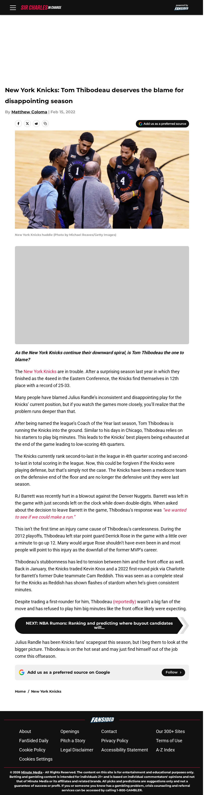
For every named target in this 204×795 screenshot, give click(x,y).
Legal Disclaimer (76, 749)
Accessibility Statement (124, 749)
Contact (109, 731)
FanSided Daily (34, 740)
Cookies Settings (35, 759)
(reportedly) (124, 601)
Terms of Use (169, 740)
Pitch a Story (72, 740)
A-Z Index (165, 749)
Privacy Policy (114, 740)
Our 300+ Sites (170, 731)
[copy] (45, 123)
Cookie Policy (32, 749)
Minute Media (31, 772)
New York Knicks (40, 371)
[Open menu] (13, 7)
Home (20, 691)
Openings (69, 731)
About (25, 731)
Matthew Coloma (29, 112)
